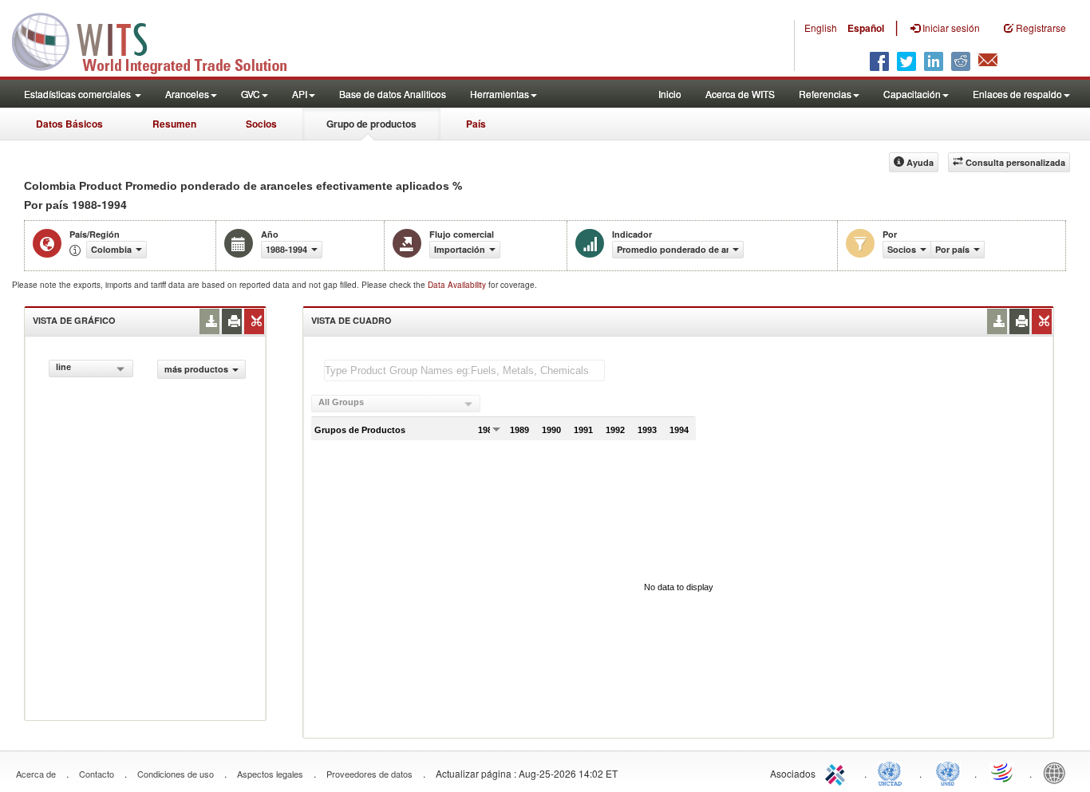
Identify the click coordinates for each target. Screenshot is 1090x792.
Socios (261, 123)
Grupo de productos (371, 123)
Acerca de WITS (740, 93)
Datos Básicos (69, 123)
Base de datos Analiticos (392, 93)
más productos (196, 369)
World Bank (1058, 772)
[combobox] (91, 368)
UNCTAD (893, 772)
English (820, 27)
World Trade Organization (1003, 772)
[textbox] (464, 370)
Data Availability (458, 284)
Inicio (669, 93)
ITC (838, 772)
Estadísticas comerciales (78, 93)
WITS (159, 40)
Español (865, 28)
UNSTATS (948, 772)
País (476, 123)
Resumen (174, 123)
